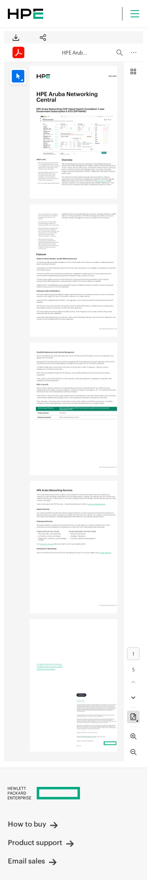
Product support (35, 842)
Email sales (26, 860)
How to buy (27, 824)
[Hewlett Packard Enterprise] (25, 14)
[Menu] (135, 14)
